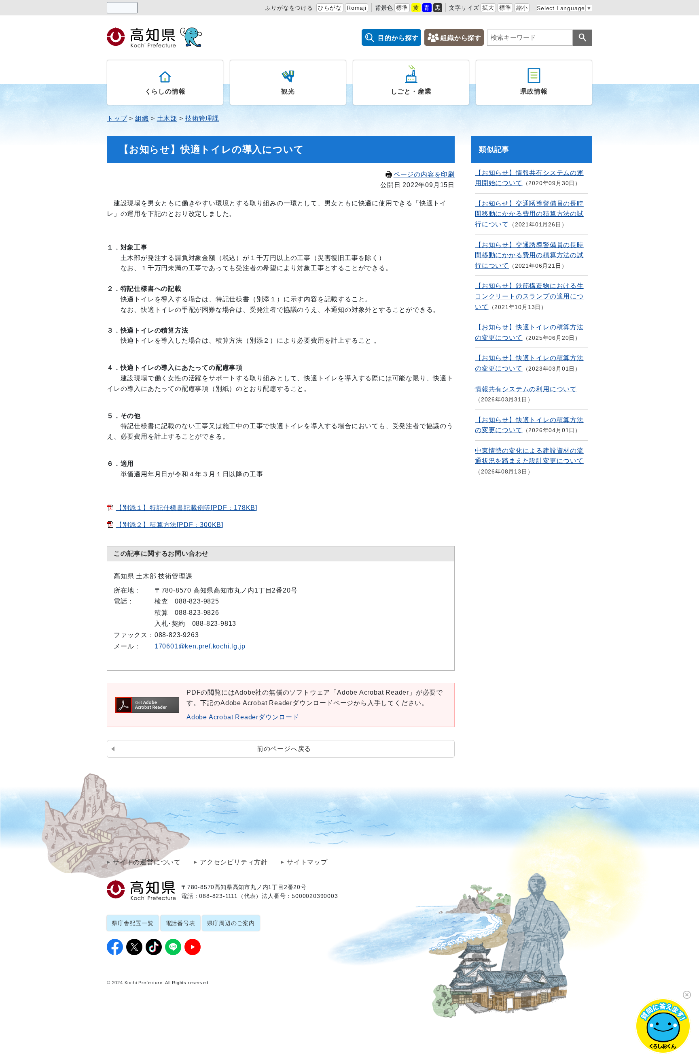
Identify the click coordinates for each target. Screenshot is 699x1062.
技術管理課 (202, 118)
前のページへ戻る (284, 748)
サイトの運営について (147, 862)
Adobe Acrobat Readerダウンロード (242, 717)
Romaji (356, 7)
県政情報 (533, 91)
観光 (288, 91)
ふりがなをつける (289, 7)
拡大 (488, 7)
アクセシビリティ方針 (234, 862)
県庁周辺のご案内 (231, 923)
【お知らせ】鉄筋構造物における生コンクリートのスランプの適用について (529, 296)
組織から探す (461, 37)
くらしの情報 (165, 91)
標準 (402, 7)
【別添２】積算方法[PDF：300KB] (169, 524)
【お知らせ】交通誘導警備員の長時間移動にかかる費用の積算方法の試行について (529, 214)
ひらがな (330, 7)
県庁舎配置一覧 (133, 923)
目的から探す (398, 37)
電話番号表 (180, 923)
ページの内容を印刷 (424, 174)
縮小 (522, 7)
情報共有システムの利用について (526, 389)
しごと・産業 (411, 91)
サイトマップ (307, 862)
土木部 (167, 118)
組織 (142, 118)
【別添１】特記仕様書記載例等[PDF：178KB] (186, 507)
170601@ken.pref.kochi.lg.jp (200, 646)
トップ (117, 118)
